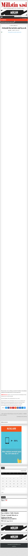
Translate (24, 18)
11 (6, 481)
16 (24, 481)
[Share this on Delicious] (25, 408)
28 (17, 486)
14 (17, 481)
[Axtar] (14, 21)
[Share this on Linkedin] (22, 408)
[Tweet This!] (6, 408)
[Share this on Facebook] (8, 408)
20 (13, 483)
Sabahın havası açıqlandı (5, 22)
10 (2, 481)
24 (2, 486)
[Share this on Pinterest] (13, 408)
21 (17, 483)
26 (10, 486)
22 (21, 483)
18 (6, 483)
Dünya (12, 25)
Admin (10, 30)
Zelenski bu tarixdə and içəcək (14, 28)
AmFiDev (14, 546)
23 (24, 483)
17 (2, 483)
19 (10, 483)
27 (13, 486)
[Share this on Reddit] (15, 408)
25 (6, 486)
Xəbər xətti (15, 25)
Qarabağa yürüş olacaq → (22, 416)
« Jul (2, 492)
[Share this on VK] (18, 408)
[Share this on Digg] (20, 408)
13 (13, 481)
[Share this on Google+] (11, 408)
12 (10, 481)
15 (21, 481)
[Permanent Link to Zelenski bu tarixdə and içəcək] (14, 210)
